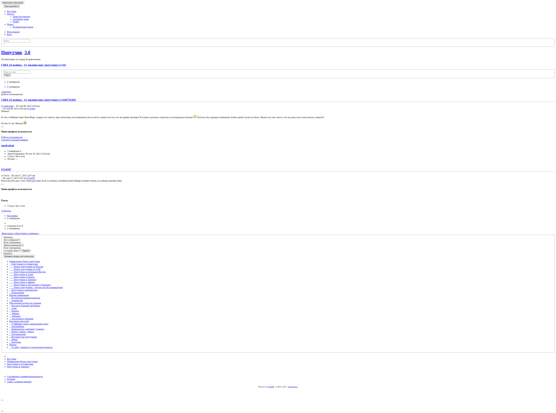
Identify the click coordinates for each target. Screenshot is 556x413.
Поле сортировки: (12, 242)
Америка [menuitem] (14, 316)
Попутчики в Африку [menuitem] (22, 282)
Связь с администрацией (19, 381)
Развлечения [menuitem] (16, 292)
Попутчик (11, 52)
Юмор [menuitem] (13, 339)
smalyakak (9, 106)
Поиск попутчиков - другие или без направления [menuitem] (36, 287)
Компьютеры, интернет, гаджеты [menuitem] (26, 329)
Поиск (10, 24)
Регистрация (13, 32)
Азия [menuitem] (13, 308)
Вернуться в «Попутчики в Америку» (20, 233)
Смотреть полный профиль (14, 140)
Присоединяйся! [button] (11, 6)
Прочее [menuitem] (13, 344)
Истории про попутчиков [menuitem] (23, 337)
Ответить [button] (6, 91)
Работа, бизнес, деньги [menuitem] (21, 331)
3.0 (27, 52)
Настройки (12, 216)
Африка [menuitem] (14, 313)
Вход (9, 34)
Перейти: (8, 253)
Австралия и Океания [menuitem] (21, 318)
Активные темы (21, 19)
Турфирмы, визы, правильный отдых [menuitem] (28, 324)
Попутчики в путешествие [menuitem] (23, 264)
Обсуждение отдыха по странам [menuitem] (25, 303)
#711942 (71, 99)
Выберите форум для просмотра (19, 256)
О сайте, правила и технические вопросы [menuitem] (31, 347)
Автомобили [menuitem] (16, 326)
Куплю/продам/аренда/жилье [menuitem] (24, 298)
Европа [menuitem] (14, 311)
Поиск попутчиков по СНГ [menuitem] (25, 269)
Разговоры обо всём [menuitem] (19, 321)
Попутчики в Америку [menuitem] (22, 279)
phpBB (271, 387)
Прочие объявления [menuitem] (19, 295)
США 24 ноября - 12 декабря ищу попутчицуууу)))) (33, 64)
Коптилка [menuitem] (15, 342)
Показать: (8, 237)
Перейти (26, 251)
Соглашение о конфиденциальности (25, 376)
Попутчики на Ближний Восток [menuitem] (27, 272)
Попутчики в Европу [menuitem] (22, 277)
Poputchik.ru (293, 387)
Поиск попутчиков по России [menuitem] (26, 266)
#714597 (6, 169)
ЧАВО (16, 22)
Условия (11, 379)
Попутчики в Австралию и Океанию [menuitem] (30, 285)
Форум (10, 14)
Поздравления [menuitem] (17, 334)
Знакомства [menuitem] (16, 300)
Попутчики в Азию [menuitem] (21, 274)
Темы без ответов (21, 16)
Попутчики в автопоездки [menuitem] (23, 290)
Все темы (11, 11)
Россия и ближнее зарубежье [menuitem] (24, 305)
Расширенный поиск (23, 27)
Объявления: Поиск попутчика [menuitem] (24, 261)
